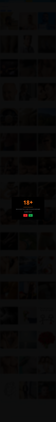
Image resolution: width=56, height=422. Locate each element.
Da (30, 215)
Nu (25, 215)
